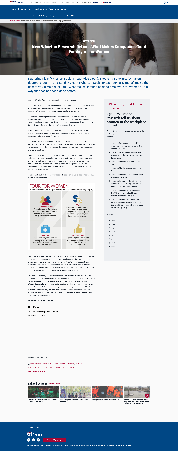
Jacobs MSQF (56, 2)
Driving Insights (67, 364)
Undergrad (47, 2)
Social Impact (69, 368)
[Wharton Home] (16, 2)
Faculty (30, 2)
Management (33, 368)
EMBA (67, 2)
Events (63, 16)
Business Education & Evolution (44, 364)
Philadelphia (46, 368)
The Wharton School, (37, 445)
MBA (63, 2)
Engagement (54, 16)
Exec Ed (78, 2)
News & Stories (72, 16)
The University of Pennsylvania (53, 445)
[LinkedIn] (33, 440)
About (12, 16)
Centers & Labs (21, 16)
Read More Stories (54, 384)
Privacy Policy (100, 445)
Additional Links (33, 428)
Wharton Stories (15, 21)
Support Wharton (54, 440)
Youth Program (38, 2)
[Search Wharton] (166, 2)
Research (31, 16)
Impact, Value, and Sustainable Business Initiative (80, 445)
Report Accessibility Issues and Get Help (119, 445)
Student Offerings (42, 16)
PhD (72, 2)
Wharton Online (86, 2)
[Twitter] (28, 440)
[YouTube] (38, 440)
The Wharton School (37, 371)
